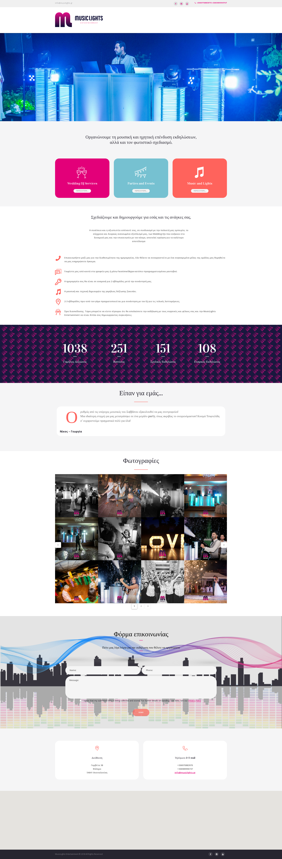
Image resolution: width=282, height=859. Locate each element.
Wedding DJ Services (82, 183)
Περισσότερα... (82, 191)
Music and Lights (199, 183)
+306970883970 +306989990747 (212, 3)
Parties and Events (141, 183)
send (141, 712)
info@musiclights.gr (63, 3)
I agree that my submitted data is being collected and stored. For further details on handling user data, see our (142, 700)
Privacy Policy (194, 700)
